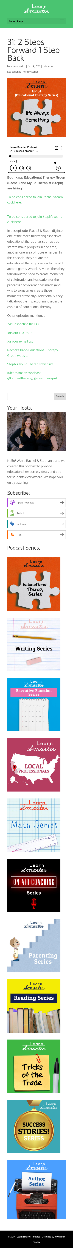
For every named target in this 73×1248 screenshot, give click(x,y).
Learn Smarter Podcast (28, 1236)
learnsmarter (18, 66)
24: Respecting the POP (23, 324)
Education (48, 66)
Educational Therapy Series (22, 71)
